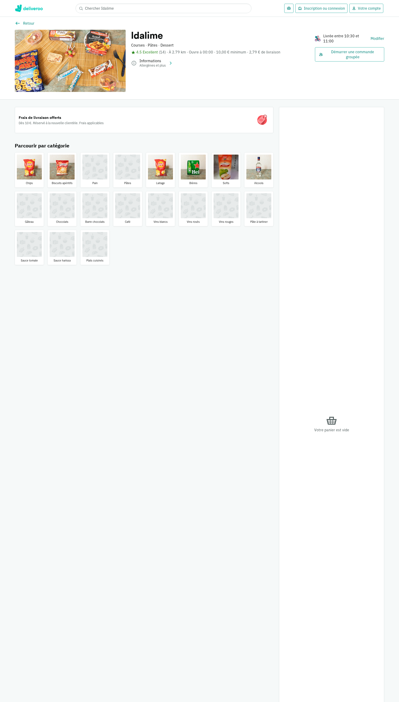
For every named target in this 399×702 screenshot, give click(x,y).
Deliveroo (29, 8)
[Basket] (288, 8)
